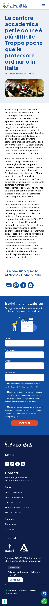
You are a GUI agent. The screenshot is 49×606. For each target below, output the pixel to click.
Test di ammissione (14, 497)
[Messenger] (30, 286)
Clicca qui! (15, 579)
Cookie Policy (12, 593)
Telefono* (10, 372)
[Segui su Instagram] (12, 464)
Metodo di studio (13, 512)
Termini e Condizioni (28, 590)
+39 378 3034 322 (23, 480)
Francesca (13, 73)
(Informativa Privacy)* (29, 387)
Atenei (8, 487)
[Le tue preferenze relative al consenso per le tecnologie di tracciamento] (4, 601)
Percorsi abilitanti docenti (17, 507)
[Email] (8, 286)
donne (16, 207)
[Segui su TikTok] (17, 464)
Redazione (10, 524)
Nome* (8, 338)
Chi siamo (10, 519)
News (31, 73)
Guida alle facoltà (13, 502)
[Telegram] (23, 286)
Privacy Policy (31, 402)
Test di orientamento (15, 492)
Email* (8, 360)
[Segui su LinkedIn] (23, 464)
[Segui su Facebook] (7, 464)
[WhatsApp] (16, 286)
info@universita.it (19, 477)
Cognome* (10, 350)
